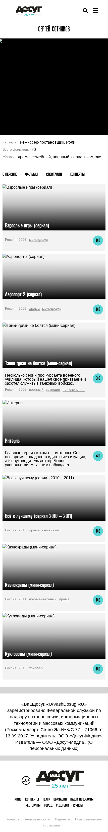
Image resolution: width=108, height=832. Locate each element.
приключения (74, 389)
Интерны (13, 441)
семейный (50, 530)
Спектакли (54, 174)
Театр (46, 799)
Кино (18, 799)
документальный (43, 599)
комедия (53, 389)
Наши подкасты (81, 799)
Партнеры (62, 819)
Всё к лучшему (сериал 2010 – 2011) (38, 516)
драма (34, 308)
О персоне (10, 174)
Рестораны (33, 805)
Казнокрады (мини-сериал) (29, 585)
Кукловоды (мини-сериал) (28, 654)
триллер (36, 668)
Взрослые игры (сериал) (27, 225)
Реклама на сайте (37, 819)
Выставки (60, 799)
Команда (13, 819)
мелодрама (38, 239)
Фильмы (31, 174)
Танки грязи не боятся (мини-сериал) (38, 363)
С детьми (62, 805)
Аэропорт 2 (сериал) (23, 294)
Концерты (77, 174)
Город (48, 805)
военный (36, 389)
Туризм (78, 805)
